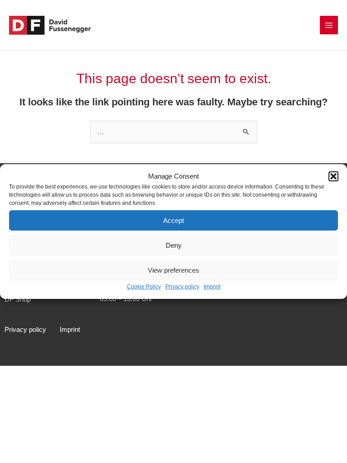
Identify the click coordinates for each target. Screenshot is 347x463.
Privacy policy (182, 286)
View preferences (173, 270)
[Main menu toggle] (329, 25)
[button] (333, 176)
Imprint (212, 286)
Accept (173, 220)
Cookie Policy (144, 286)
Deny (174, 245)
